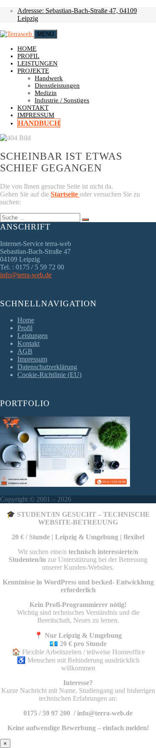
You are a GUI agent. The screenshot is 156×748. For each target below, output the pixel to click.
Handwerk (49, 78)
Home (26, 48)
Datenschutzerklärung (47, 367)
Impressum (35, 115)
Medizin (46, 92)
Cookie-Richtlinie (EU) (49, 374)
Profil (28, 55)
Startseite (65, 194)
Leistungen (37, 63)
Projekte (33, 70)
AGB (24, 351)
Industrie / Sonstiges (62, 100)
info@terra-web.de (26, 275)
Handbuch (39, 123)
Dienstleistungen (57, 85)
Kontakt (33, 107)
